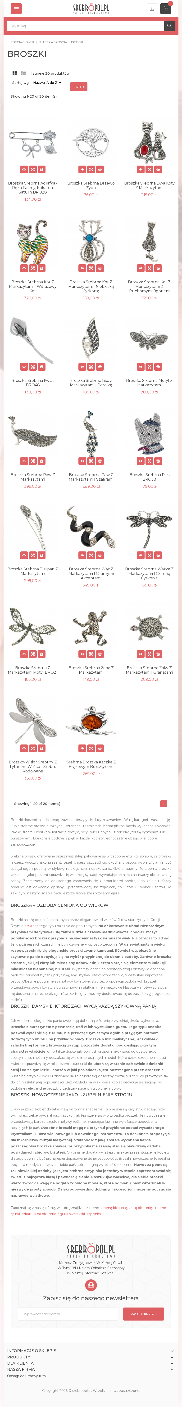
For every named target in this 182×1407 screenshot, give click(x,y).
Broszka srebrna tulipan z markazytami (32, 571)
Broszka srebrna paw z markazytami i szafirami (91, 477)
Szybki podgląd (33, 169)
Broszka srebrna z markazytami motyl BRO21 (33, 670)
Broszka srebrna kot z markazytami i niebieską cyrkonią (91, 286)
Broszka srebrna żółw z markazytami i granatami (149, 670)
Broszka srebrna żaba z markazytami (91, 670)
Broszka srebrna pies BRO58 (149, 477)
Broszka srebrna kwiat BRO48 (32, 382)
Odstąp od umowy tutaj (26, 1376)
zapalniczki (95, 1214)
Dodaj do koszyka (42, 169)
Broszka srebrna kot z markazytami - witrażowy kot (33, 286)
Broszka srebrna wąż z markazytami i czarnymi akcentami (91, 573)
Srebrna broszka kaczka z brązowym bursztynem (91, 764)
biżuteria (31, 926)
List (23, 73)
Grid (15, 73)
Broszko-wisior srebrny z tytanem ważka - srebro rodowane (33, 766)
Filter (79, 86)
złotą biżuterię (140, 1208)
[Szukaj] (169, 26)
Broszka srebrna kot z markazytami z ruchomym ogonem (149, 286)
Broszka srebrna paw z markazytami (33, 477)
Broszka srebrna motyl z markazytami (149, 382)
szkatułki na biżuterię (39, 1214)
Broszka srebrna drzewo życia (91, 185)
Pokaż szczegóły (24, 169)
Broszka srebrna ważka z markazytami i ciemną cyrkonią (149, 573)
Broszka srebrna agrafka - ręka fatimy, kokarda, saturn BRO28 (33, 187)
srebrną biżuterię (113, 1208)
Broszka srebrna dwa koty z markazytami (149, 185)
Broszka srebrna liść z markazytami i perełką (91, 382)
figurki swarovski (71, 1214)
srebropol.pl (81, 1391)
